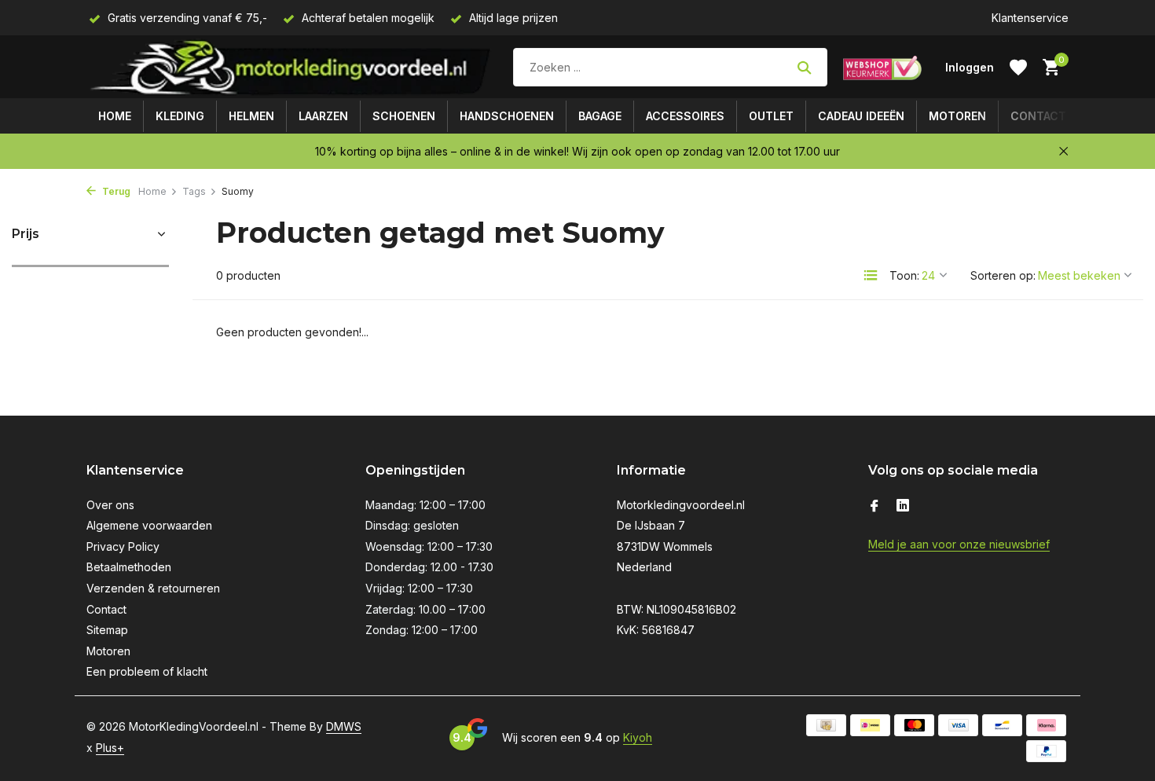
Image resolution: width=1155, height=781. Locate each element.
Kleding (180, 116)
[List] (871, 275)
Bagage (600, 116)
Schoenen (403, 116)
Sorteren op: (1003, 275)
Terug (115, 191)
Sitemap (107, 629)
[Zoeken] (804, 67)
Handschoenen (507, 116)
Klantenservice (1030, 17)
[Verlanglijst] (1018, 67)
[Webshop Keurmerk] (882, 67)
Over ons (110, 505)
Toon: (904, 275)
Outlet (771, 116)
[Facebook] (874, 507)
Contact (1038, 116)
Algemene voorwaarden (149, 525)
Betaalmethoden (128, 567)
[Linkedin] (902, 507)
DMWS (343, 726)
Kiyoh (637, 737)
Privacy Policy (123, 546)
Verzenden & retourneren (153, 588)
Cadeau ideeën (861, 116)
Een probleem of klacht (146, 671)
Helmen (251, 116)
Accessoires (685, 116)
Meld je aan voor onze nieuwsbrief (959, 544)
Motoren (957, 116)
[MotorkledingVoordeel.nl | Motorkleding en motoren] (291, 67)
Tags (194, 191)
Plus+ (110, 747)
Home (114, 116)
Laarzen (323, 116)
